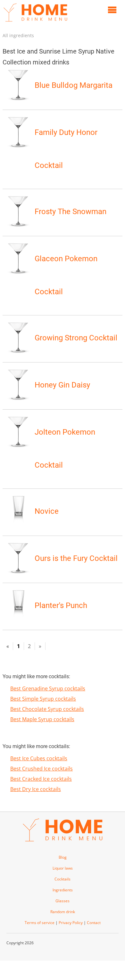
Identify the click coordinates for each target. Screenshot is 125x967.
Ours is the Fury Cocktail (76, 558)
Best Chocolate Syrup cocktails (47, 709)
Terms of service (39, 922)
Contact (94, 922)
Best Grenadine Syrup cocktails (47, 688)
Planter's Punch (61, 605)
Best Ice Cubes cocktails (38, 758)
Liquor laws (63, 868)
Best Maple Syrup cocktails (42, 719)
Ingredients (63, 890)
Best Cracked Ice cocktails (41, 778)
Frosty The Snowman (70, 211)
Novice (47, 511)
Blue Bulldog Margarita (74, 85)
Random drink (62, 911)
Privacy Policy (71, 922)
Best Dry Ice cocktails (35, 789)
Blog (63, 857)
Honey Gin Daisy (62, 384)
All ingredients (18, 35)
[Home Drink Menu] (35, 23)
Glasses (62, 901)
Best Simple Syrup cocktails (43, 698)
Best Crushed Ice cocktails (41, 768)
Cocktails (62, 879)
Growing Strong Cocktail (76, 337)
